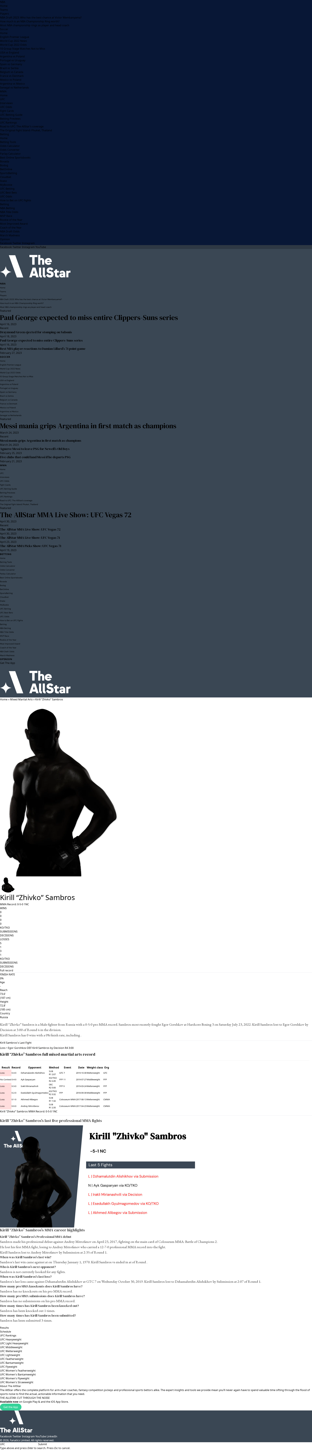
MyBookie (6, 185)
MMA (3, 91)
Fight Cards (7, 111)
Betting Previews (10, 118)
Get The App (7, 663)
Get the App (10, 1407)
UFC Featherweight (11, 1359)
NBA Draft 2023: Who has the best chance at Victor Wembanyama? (41, 17)
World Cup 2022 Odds (13, 45)
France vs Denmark (12, 76)
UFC (2, 99)
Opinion (5, 239)
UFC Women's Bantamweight (18, 1374)
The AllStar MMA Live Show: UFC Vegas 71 (30, 537)
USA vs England (9, 52)
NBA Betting (7, 208)
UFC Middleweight (11, 1347)
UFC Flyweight (8, 1366)
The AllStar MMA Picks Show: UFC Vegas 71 (30, 546)
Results (4, 1327)
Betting (4, 134)
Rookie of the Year (11, 220)
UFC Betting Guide (11, 115)
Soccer (4, 29)
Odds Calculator (10, 146)
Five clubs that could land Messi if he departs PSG (35, 457)
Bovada (4, 161)
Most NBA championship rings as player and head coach (34, 25)
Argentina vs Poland (12, 56)
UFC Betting (7, 188)
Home (3, 6)
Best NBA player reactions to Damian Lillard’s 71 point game (42, 348)
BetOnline (6, 169)
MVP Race (6, 216)
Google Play (30, 1401)
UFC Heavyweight (10, 1339)
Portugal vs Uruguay (12, 60)
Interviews (6, 103)
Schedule (5, 1331)
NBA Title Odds (9, 212)
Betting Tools (8, 142)
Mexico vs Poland (10, 80)
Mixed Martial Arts (21, 699)
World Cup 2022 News (13, 41)
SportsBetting (8, 173)
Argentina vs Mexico (12, 83)
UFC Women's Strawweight (16, 1382)
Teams (4, 10)
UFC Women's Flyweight (14, 1378)
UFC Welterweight (11, 1351)
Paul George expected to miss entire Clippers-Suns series (89, 317)
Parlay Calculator (10, 153)
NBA (2, 2)
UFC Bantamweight (12, 1363)
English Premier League (14, 37)
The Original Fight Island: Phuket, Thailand (26, 130)
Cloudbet (5, 177)
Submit (42, 1444)
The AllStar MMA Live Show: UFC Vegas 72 (65, 515)
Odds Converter (10, 150)
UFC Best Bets (8, 192)
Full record (6, 970)
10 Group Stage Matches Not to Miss (22, 48)
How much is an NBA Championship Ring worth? (29, 21)
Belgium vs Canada (11, 72)
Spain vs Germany (11, 64)
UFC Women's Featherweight (18, 1370)
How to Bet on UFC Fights (15, 200)
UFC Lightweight (10, 1355)
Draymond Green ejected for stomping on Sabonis (36, 332)
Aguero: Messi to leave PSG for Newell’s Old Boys (35, 449)
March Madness (10, 235)
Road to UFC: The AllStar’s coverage (22, 126)
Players (4, 13)
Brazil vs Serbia (9, 68)
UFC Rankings (8, 122)
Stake (3, 181)
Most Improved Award (14, 223)
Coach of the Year (11, 227)
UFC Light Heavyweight (14, 1343)
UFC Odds (6, 107)
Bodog (4, 165)
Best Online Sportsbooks (15, 157)
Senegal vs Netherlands (14, 87)
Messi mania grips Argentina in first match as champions (88, 426)
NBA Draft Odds (10, 231)
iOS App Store (59, 1401)
